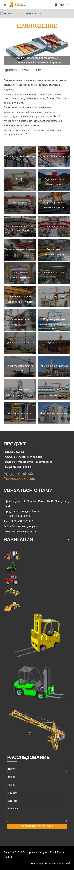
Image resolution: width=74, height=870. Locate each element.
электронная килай (59, 863)
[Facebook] (6, 474)
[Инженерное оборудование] (12, 606)
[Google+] (12, 474)
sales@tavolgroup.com (24, 531)
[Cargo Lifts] (37, 635)
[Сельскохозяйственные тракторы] (12, 580)
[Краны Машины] (12, 592)
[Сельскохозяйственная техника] (12, 555)
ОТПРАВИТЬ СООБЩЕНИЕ (37, 826)
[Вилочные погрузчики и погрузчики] (37, 682)
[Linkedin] (18, 474)
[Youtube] (24, 474)
